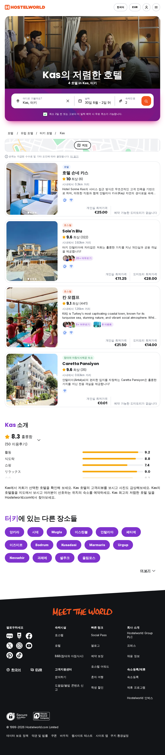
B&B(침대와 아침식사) (69, 656)
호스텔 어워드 (100, 666)
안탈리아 (107, 532)
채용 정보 (133, 656)
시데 (35, 532)
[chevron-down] (39, 440)
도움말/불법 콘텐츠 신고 (69, 687)
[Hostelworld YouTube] (29, 645)
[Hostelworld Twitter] (9, 645)
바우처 (64, 735)
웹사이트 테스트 (82, 735)
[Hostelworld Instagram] (19, 645)
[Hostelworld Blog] (9, 636)
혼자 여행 (97, 677)
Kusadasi (68, 545)
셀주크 (65, 558)
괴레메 (42, 558)
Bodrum (41, 545)
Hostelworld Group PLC (140, 635)
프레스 (131, 645)
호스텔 (67, 225)
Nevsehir (17, 558)
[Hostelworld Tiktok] (19, 655)
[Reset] (68, 101)
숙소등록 (132, 677)
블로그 (95, 645)
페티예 (131, 532)
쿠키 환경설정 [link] (119, 735)
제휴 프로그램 (136, 687)
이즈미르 (16, 545)
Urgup (123, 545)
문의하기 (60, 677)
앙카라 (14, 532)
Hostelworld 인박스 (140, 698)
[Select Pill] (146, 7)
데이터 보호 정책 (17, 735)
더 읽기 (74, 156)
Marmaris (97, 545)
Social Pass (99, 635)
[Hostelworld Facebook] (29, 636)
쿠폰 (54, 735)
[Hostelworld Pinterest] (9, 655)
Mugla (57, 532)
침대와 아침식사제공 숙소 (78, 357)
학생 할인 (97, 687)
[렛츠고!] (146, 101)
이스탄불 (81, 532)
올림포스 (88, 558)
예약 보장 (97, 656)
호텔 (66, 166)
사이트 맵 (102, 735)
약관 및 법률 (40, 735)
